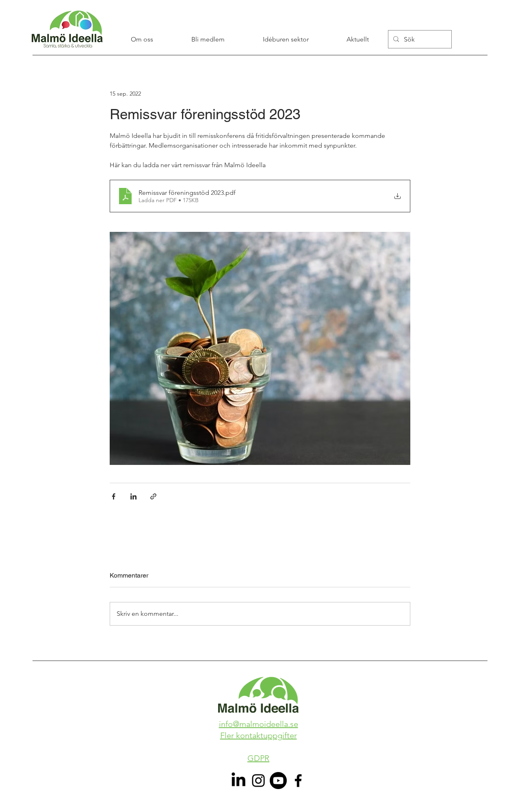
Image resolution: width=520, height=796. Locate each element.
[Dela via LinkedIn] (133, 496)
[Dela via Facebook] (113, 496)
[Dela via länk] (153, 496)
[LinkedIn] (238, 780)
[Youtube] (278, 780)
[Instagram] (258, 780)
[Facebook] (298, 780)
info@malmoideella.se (258, 724)
